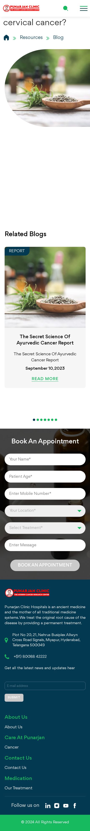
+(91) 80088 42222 (30, 657)
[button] (34, 420)
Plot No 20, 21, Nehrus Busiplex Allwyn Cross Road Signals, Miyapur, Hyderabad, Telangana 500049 (46, 640)
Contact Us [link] (15, 768)
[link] (48, 806)
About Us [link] (13, 727)
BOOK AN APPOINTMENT (45, 565)
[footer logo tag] (27, 592)
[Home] (6, 37)
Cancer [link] (12, 747)
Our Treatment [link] (18, 788)
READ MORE (45, 379)
